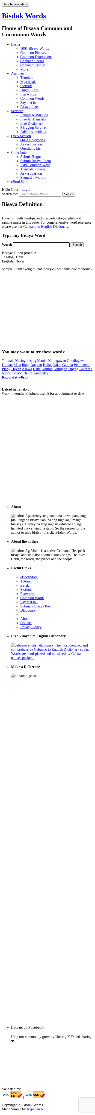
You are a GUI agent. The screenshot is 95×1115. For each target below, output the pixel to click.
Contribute (19, 152)
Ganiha (67, 365)
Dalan (57, 365)
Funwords (27, 594)
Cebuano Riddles (32, 65)
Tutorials (26, 78)
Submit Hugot (30, 157)
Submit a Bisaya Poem (36, 606)
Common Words (32, 98)
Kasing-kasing (25, 361)
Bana (37, 369)
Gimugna (60, 369)
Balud (28, 373)
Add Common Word (35, 165)
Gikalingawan (77, 361)
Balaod (17, 373)
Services (17, 111)
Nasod (6, 373)
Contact (26, 623)
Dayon (16, 369)
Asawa (27, 369)
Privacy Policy (31, 627)
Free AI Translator (33, 119)
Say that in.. (29, 602)
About (25, 619)
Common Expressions (36, 57)
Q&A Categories (32, 140)
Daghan (36, 365)
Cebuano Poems (32, 61)
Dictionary (28, 610)
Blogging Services (33, 127)
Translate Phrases (32, 169)
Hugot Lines (29, 90)
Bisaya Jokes (29, 107)
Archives (17, 73)
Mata (17, 365)
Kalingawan (57, 361)
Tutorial (26, 581)
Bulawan (85, 369)
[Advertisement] (47, 310)
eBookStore (19, 182)
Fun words (28, 94)
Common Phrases (33, 53)
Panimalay (40, 373)
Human (7, 365)
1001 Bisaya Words (34, 48)
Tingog (73, 369)
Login (25, 189)
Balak (24, 585)
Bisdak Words (24, 16)
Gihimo (47, 369)
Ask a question (31, 144)
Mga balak (28, 82)
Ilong (26, 365)
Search (77, 244)
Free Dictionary (31, 123)
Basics (16, 44)
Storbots (26, 86)
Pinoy (6, 369)
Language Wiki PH (34, 115)
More (24, 69)
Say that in (28, 103)
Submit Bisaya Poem (35, 161)
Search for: (10, 194)
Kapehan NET (37, 1109)
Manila (42, 361)
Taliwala (8, 361)
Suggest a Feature (33, 177)
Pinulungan (82, 365)
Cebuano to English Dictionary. (46, 226)
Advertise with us (33, 132)
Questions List (30, 148)
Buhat (47, 365)
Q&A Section (21, 136)
